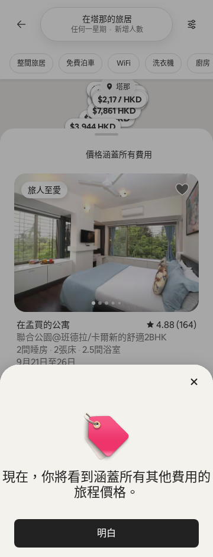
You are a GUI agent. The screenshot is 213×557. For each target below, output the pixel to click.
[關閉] (194, 382)
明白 (106, 533)
